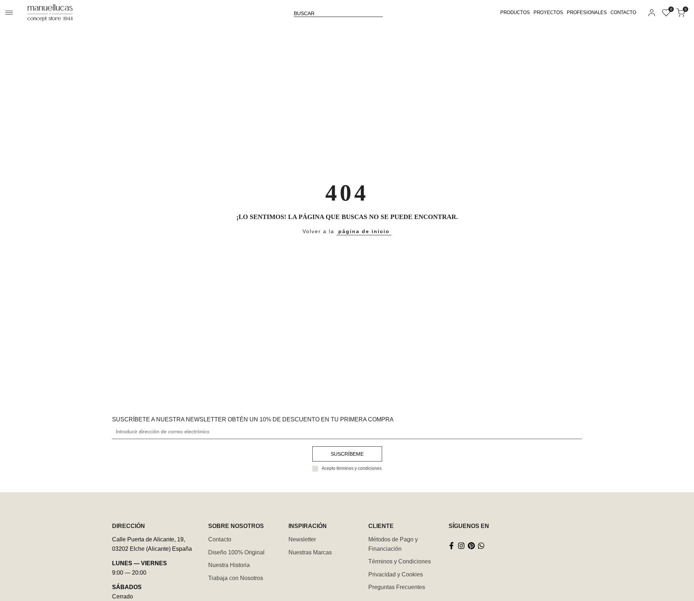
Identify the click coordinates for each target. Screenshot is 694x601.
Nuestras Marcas (310, 552)
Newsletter (302, 539)
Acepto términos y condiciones (352, 468)
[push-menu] (9, 12)
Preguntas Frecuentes (396, 587)
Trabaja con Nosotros (235, 578)
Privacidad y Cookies (395, 574)
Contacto (219, 539)
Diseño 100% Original (236, 552)
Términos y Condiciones (399, 561)
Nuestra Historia (229, 565)
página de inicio (364, 231)
